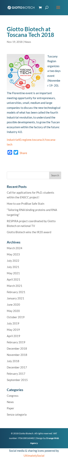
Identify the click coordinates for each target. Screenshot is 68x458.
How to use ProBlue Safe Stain (25, 203)
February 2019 (16, 342)
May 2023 (13, 254)
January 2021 (15, 298)
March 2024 (14, 248)
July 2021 (13, 267)
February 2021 (16, 292)
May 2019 (13, 329)
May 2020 (13, 310)
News (27, 41)
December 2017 (17, 367)
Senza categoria (17, 414)
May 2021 (13, 273)
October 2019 (16, 317)
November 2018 (17, 354)
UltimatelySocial (34, 455)
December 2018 (17, 348)
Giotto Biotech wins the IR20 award (29, 232)
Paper (10, 408)
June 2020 (13, 304)
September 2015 (17, 380)
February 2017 (16, 373)
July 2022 (13, 260)
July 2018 (13, 361)
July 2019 (13, 323)
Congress (13, 395)
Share (23, 153)
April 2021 (13, 279)
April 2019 (13, 336)
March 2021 (14, 285)
